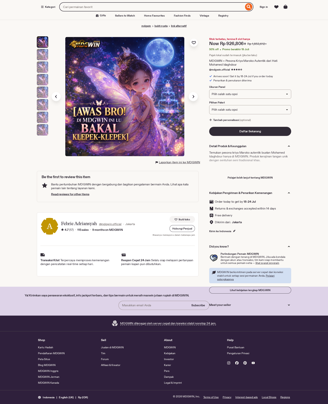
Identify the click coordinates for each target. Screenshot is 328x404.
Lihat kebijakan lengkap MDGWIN (250, 290)
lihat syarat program (267, 262)
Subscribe (198, 305)
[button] (182, 228)
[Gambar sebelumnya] (56, 96)
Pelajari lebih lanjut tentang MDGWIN (250, 177)
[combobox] (151, 6)
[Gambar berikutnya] (193, 96)
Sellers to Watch (125, 15)
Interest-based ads (246, 397)
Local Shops (269, 397)
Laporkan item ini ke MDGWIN (179, 162)
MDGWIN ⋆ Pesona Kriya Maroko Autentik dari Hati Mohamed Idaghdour (243, 62)
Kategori (50, 6)
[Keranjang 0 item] (285, 6)
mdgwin (146, 25)
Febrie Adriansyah (79, 223)
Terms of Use (211, 397)
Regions (285, 397)
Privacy (227, 397)
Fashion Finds (182, 15)
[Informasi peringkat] (62, 229)
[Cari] (248, 6)
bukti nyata (161, 25)
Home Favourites (154, 15)
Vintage (204, 15)
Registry (223, 15)
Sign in (264, 6)
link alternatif (179, 25)
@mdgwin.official (219, 69)
